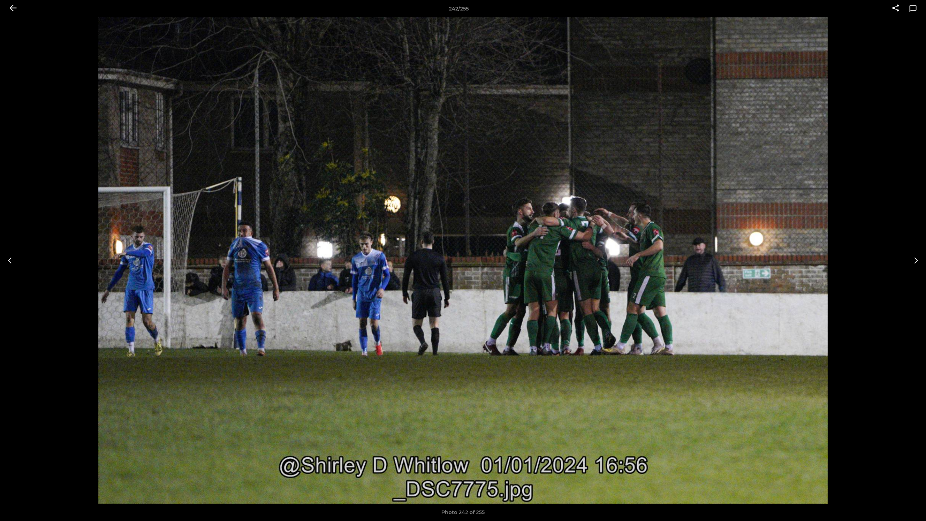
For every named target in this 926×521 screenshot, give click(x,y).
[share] (895, 9)
